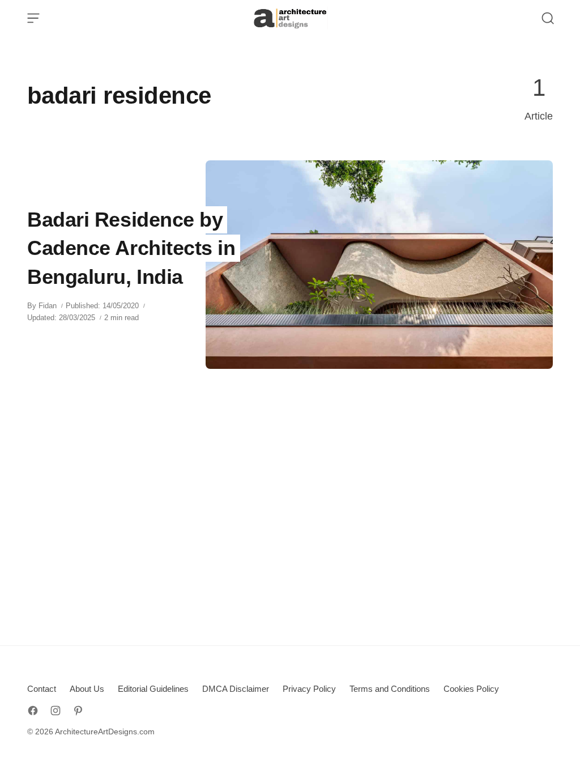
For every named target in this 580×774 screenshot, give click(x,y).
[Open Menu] (33, 18)
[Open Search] (547, 18)
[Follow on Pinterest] (78, 710)
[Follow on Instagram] (55, 710)
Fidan (48, 305)
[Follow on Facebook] (33, 710)
